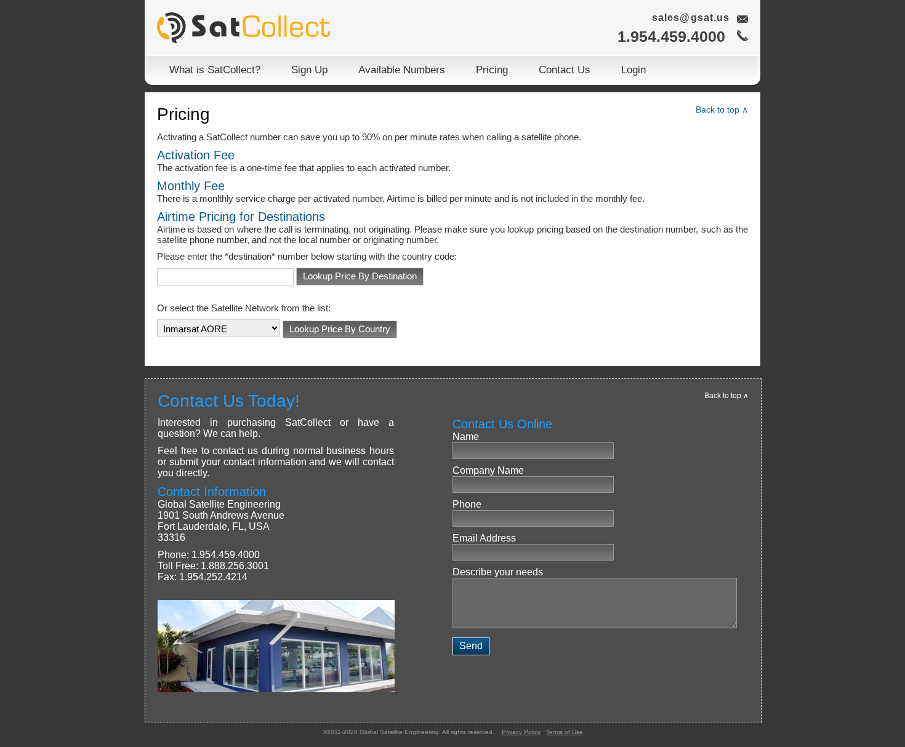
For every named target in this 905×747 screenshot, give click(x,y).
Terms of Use (564, 732)
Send (471, 646)
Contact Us (564, 70)
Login (633, 70)
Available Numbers (401, 70)
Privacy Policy (521, 732)
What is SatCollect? (214, 70)
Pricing (492, 70)
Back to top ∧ (722, 109)
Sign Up (309, 70)
